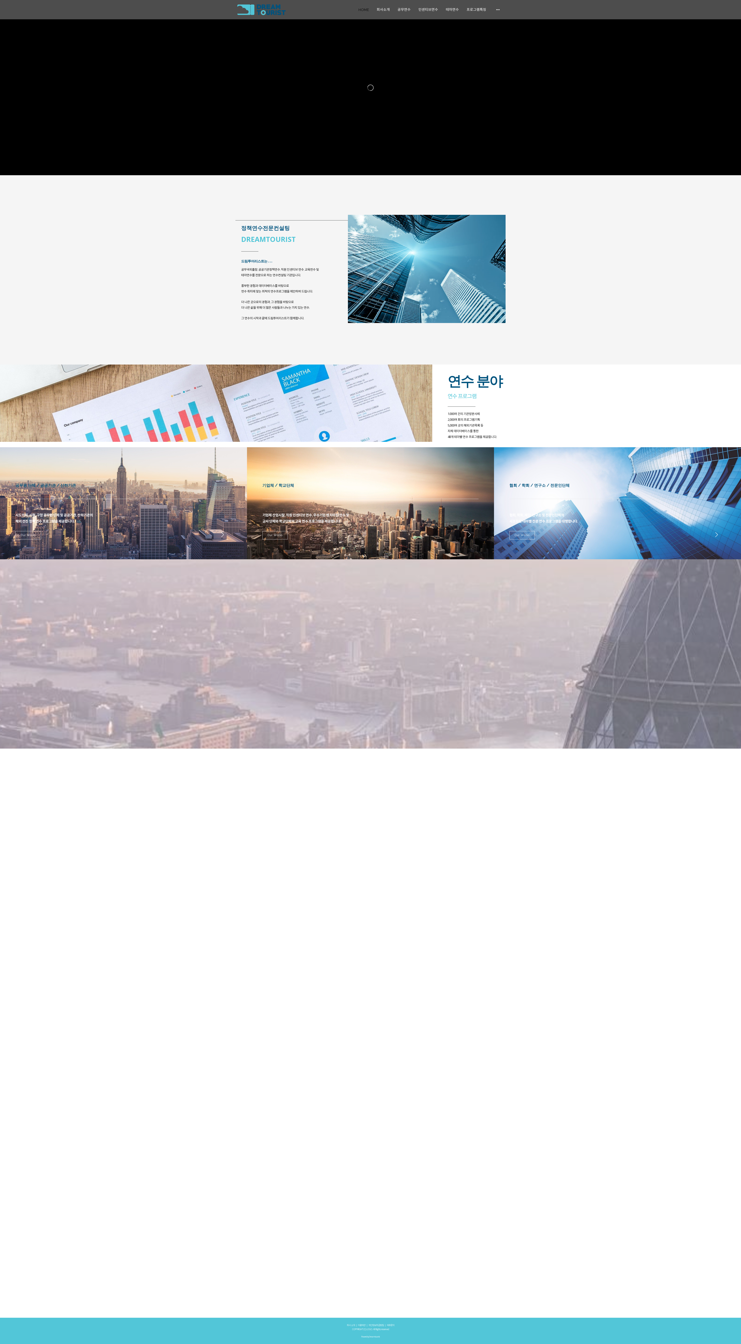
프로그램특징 (476, 10)
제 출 (123, 1310)
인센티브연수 (428, 10)
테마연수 (452, 10)
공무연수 (404, 10)
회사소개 (383, 10)
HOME (363, 10)
